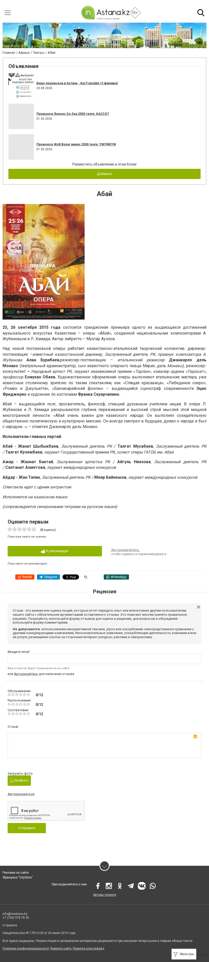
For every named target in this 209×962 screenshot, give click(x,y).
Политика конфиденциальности (26, 948)
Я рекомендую (57, 551)
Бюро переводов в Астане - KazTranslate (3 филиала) (77, 83)
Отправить (26, 828)
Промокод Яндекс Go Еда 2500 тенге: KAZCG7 (72, 114)
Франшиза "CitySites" (18, 877)
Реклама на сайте (16, 872)
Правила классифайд (88, 948)
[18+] (105, 13)
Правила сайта (61, 948)
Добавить (104, 174)
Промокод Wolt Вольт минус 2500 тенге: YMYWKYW (76, 144)
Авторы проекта (104, 895)
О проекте (10, 925)
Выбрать (21, 780)
